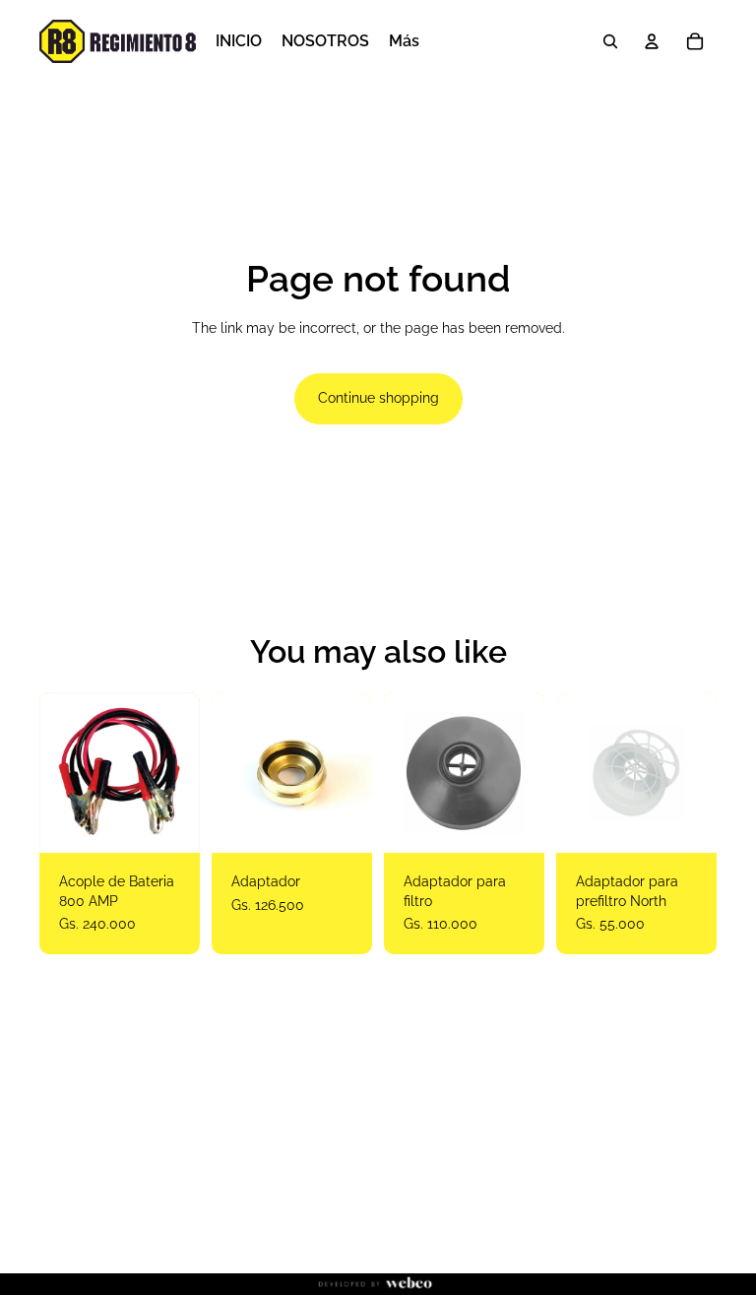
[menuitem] (404, 41)
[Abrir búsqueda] (610, 41)
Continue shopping (378, 398)
